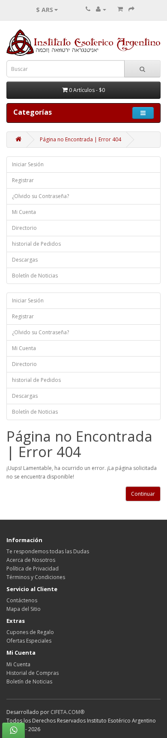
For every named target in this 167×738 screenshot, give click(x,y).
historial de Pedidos (36, 243)
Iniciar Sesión (28, 164)
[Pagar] (131, 9)
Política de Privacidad (32, 568)
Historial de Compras (32, 673)
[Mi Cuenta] (101, 9)
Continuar (143, 493)
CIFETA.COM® (67, 712)
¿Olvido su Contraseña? (40, 196)
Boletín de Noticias (35, 275)
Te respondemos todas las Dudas (47, 551)
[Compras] (120, 9)
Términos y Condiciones (35, 577)
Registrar (23, 180)
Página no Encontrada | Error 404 (80, 139)
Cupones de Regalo (30, 632)
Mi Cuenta (24, 212)
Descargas (25, 259)
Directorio (24, 228)
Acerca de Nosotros (30, 560)
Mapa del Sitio (23, 609)
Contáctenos (21, 600)
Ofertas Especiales (28, 640)
